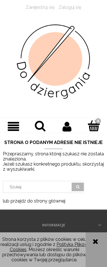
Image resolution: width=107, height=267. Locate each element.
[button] (13, 126)
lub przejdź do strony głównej (34, 201)
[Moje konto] (67, 126)
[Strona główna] (53, 61)
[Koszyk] (93, 126)
